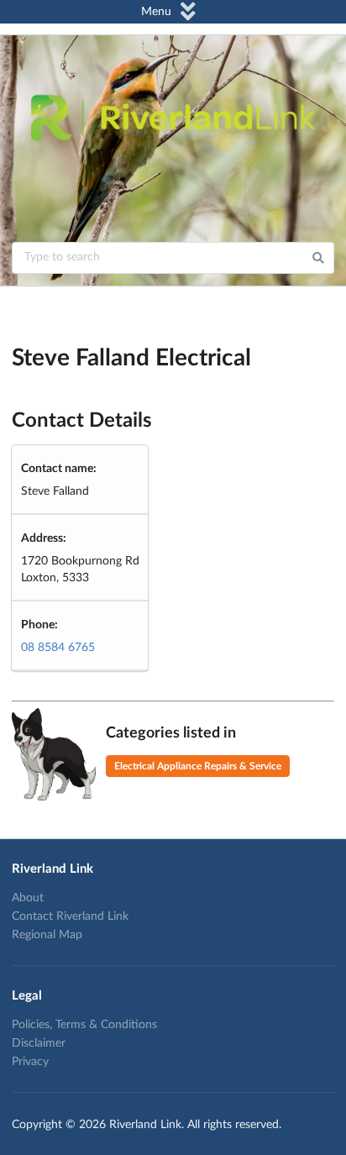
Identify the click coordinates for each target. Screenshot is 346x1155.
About (28, 898)
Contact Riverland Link (70, 916)
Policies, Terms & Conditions (84, 1025)
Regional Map (47, 935)
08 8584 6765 (58, 648)
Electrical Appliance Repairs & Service (197, 766)
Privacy (30, 1062)
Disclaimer (39, 1043)
